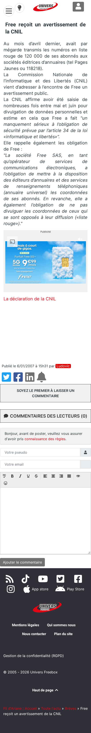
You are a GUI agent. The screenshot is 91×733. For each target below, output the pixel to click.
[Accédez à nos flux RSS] (10, 579)
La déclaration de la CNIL (30, 298)
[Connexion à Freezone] (78, 7)
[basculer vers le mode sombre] (19, 7)
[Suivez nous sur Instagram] (11, 589)
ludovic (63, 366)
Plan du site (63, 634)
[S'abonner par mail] (42, 379)
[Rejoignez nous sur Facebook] (79, 579)
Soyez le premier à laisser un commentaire (45, 393)
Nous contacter (34, 634)
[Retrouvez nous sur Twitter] (61, 579)
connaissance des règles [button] (45, 439)
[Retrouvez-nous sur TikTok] (26, 579)
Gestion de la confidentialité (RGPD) (33, 655)
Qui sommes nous (61, 625)
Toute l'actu (51, 708)
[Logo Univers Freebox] (45, 6)
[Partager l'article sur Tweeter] (7, 379)
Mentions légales (25, 625)
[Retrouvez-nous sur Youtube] (44, 579)
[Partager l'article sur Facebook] (19, 379)
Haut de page (43, 690)
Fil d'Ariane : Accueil (20, 708)
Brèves (70, 708)
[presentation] (4, 476)
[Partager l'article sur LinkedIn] (31, 379)
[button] (4, 476)
